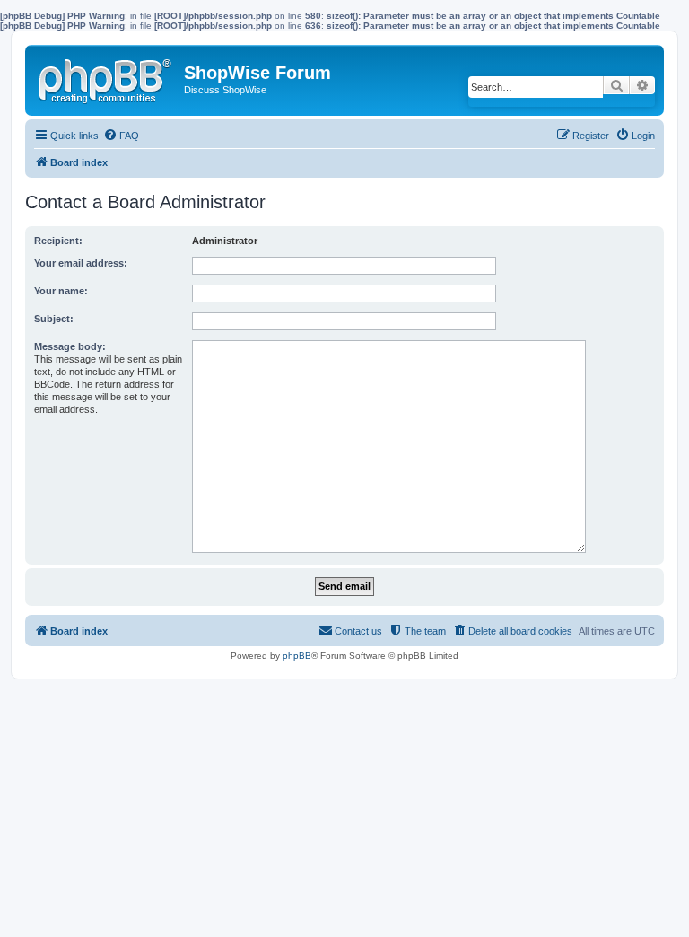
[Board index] (107, 77)
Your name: (61, 290)
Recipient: (58, 240)
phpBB (297, 656)
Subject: (54, 318)
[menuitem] (121, 135)
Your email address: (80, 263)
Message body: (70, 346)
